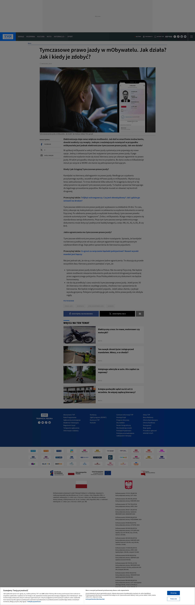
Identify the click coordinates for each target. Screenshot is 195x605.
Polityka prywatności (34, 601)
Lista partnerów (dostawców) (95, 599)
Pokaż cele (173, 599)
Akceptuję (174, 593)
